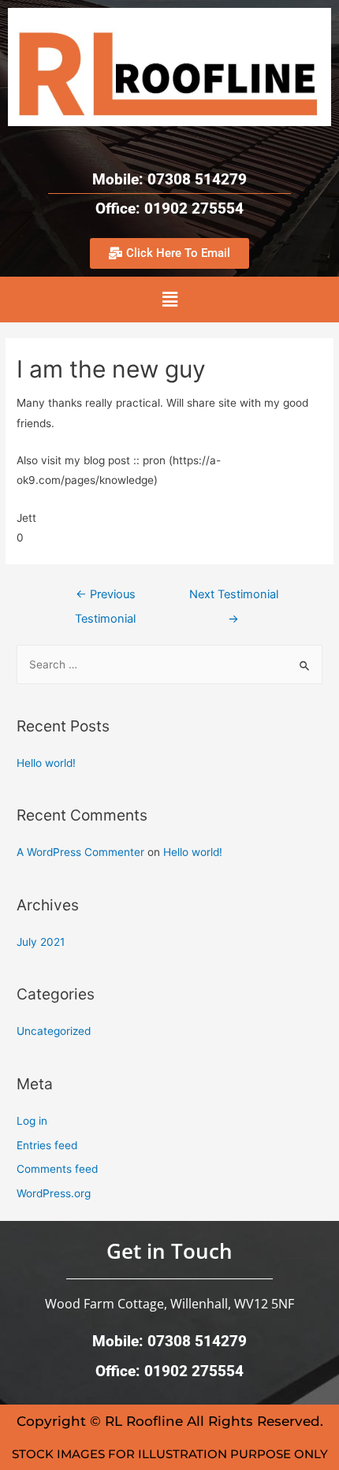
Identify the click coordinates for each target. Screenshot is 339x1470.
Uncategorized (54, 1031)
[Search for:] (169, 664)
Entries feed (47, 1145)
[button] (169, 299)
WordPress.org (54, 1193)
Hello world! (46, 763)
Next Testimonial (233, 598)
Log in (32, 1121)
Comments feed (57, 1169)
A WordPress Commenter (80, 852)
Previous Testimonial (105, 598)
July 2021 (41, 942)
